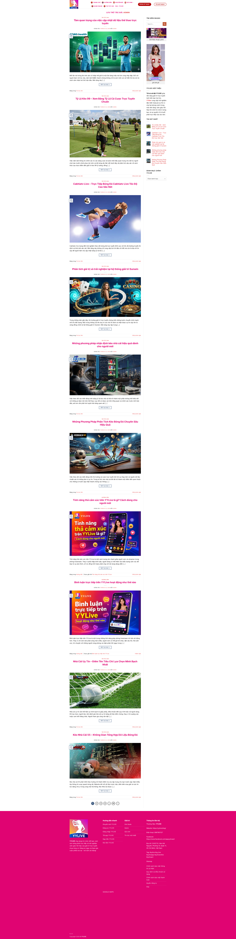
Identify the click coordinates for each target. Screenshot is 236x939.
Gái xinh (129, 2)
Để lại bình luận (136, 90)
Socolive (80, 893)
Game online (98, 6)
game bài (85, 862)
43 (113, 803)
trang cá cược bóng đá (84, 886)
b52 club (85, 909)
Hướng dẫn (108, 2)
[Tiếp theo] (117, 803)
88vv (71, 907)
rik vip (78, 883)
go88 (76, 869)
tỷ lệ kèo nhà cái (84, 876)
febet (77, 912)
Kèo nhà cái (85, 855)
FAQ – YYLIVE (119, 6)
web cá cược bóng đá (87, 881)
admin (126, 12)
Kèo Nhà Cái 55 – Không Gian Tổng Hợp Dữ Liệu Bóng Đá (105, 734)
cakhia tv (73, 883)
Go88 (95, 867)
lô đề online (91, 883)
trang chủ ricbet (86, 867)
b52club (84, 883)
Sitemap (149, 861)
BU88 (88, 857)
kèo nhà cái (74, 865)
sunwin (81, 872)
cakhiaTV (73, 862)
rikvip (80, 865)
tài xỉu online (78, 888)
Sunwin (72, 853)
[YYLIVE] (79, 4)
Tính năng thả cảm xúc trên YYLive (102, 574)
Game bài (85, 865)
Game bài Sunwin (76, 909)
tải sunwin (86, 860)
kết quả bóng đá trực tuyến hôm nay (86, 907)
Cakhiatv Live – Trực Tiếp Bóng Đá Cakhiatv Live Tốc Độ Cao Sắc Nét (159, 135)
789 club (77, 857)
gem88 (84, 869)
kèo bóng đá (88, 879)
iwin (91, 855)
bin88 (95, 909)
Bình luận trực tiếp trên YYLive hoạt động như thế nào (105, 582)
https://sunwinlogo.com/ (90, 902)
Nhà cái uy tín (80, 853)
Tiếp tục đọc (105, 84)
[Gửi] (164, 24)
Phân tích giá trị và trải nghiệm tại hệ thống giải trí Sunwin (105, 269)
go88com (73, 900)
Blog (71, 933)
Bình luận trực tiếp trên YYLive (100, 653)
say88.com (80, 900)
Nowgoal (91, 853)
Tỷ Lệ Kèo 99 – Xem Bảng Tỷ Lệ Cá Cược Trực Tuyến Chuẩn (159, 126)
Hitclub (78, 855)
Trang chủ (96, 2)
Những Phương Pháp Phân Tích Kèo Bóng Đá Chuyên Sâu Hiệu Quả (159, 162)
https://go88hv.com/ (77, 879)
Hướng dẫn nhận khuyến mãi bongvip (83, 898)
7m (86, 853)
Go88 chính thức (75, 905)
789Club (73, 855)
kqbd (85, 893)
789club (92, 872)
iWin (81, 891)
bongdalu (91, 891)
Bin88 (79, 867)
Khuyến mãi (119, 2)
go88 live (79, 860)
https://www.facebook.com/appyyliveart (160, 839)
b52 (98, 860)
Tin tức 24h (110, 6)
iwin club (93, 860)
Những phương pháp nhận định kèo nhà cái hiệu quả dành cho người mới (159, 152)
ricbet (72, 857)
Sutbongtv (73, 893)
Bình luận (138, 653)
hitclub (83, 857)
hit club (92, 865)
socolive (93, 857)
